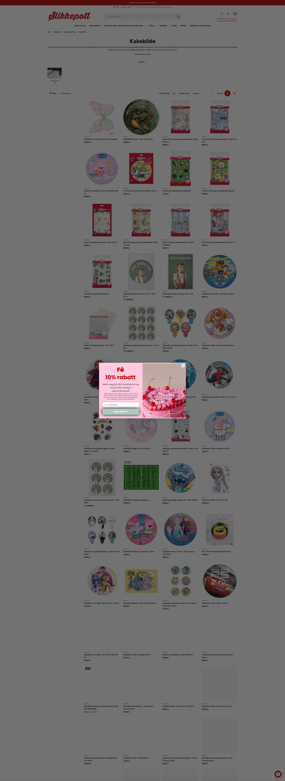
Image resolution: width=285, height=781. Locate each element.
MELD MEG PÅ (121, 411)
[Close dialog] (183, 366)
